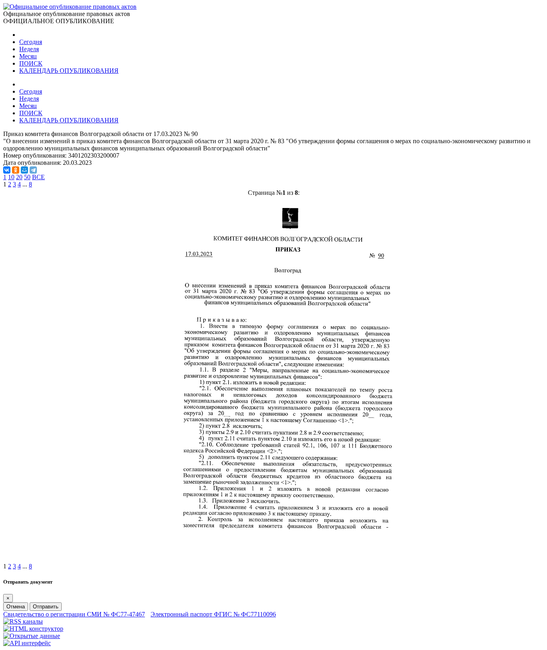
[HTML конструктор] (33, 628)
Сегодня (30, 41)
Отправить (45, 607)
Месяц (28, 56)
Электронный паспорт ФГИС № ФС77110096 (213, 614)
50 (27, 177)
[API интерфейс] (27, 643)
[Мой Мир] (24, 170)
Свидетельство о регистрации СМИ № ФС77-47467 (74, 614)
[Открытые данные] (31, 635)
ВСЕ (38, 177)
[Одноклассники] (15, 170)
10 (11, 177)
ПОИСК (30, 63)
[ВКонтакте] (6, 170)
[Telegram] (33, 170)
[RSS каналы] (23, 621)
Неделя (29, 49)
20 (19, 177)
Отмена (15, 607)
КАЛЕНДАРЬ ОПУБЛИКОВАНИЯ (69, 70)
